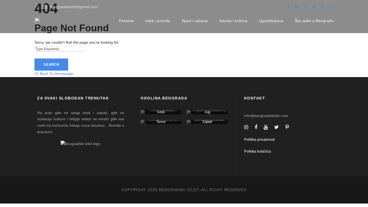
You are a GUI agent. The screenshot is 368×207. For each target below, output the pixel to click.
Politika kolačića (257, 151)
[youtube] (323, 7)
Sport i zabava (195, 21)
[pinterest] (305, 7)
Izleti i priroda (157, 21)
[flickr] (296, 7)
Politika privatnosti (259, 139)
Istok (161, 112)
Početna (126, 21)
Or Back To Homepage (53, 73)
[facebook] (288, 7)
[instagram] (332, 7)
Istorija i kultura (233, 21)
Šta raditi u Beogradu (314, 21)
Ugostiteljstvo (271, 21)
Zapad (207, 122)
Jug (207, 112)
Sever (161, 122)
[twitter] (314, 7)
